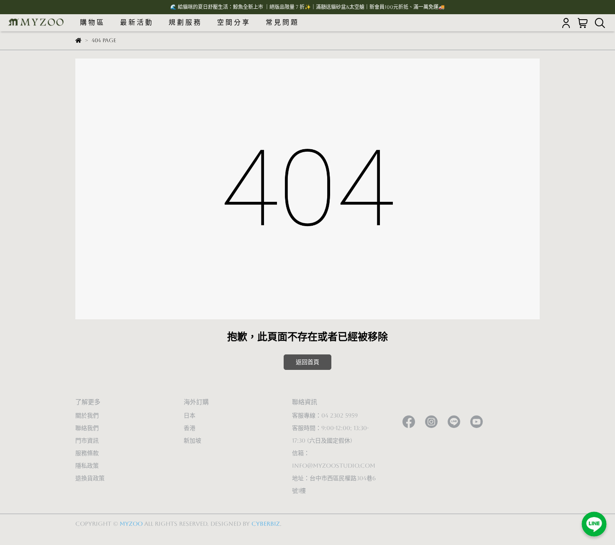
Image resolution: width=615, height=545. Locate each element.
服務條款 (87, 453)
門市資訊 (87, 440)
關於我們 (87, 415)
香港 (189, 428)
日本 (189, 415)
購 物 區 (91, 22)
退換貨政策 (90, 478)
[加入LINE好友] (594, 524)
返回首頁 (307, 362)
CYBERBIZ (265, 523)
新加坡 (192, 440)
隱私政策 (87, 465)
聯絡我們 (87, 428)
